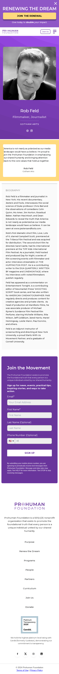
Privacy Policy (36, 670)
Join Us (45, 32)
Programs (29, 560)
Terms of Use (22, 670)
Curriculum (29, 588)
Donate (29, 607)
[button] (54, 31)
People (29, 569)
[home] (14, 31)
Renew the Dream (29, 551)
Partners (29, 579)
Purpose (29, 542)
